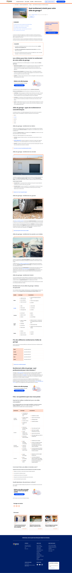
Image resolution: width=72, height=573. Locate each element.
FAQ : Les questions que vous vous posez (19, 30)
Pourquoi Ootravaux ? (20, 1)
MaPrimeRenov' (42, 548)
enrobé (15, 117)
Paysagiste (38, 557)
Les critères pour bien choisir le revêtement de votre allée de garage (23, 24)
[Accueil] (9, 1)
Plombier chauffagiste (40, 559)
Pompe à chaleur (39, 554)
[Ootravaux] (16, 544)
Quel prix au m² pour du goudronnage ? (20, 192)
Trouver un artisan (60, 1)
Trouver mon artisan (20, 85)
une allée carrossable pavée (24, 263)
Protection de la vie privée (53, 546)
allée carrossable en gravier (19, 220)
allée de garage (20, 372)
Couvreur (38, 552)
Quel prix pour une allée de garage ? (20, 364)
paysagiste (25, 374)
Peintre (38, 558)
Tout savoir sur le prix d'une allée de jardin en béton (22, 148)
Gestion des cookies (51, 549)
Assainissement (39, 551)
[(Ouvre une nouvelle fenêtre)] (14, 506)
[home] (13, 4)
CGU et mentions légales (53, 545)
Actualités (32, 1)
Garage (30, 4)
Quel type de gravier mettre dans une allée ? (21, 230)
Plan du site (30, 548)
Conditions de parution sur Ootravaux (52, 548)
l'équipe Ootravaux (34, 14)
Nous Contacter (42, 545)
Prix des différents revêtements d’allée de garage (20, 27)
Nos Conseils (16, 4)
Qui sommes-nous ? (30, 545)
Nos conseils (27, 1)
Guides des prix (42, 547)
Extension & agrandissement (24, 4)
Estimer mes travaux (38, 1)
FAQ (30, 547)
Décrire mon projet (53, 32)
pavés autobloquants (25, 268)
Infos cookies (53, 551)
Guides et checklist (39, 546)
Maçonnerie (38, 553)
